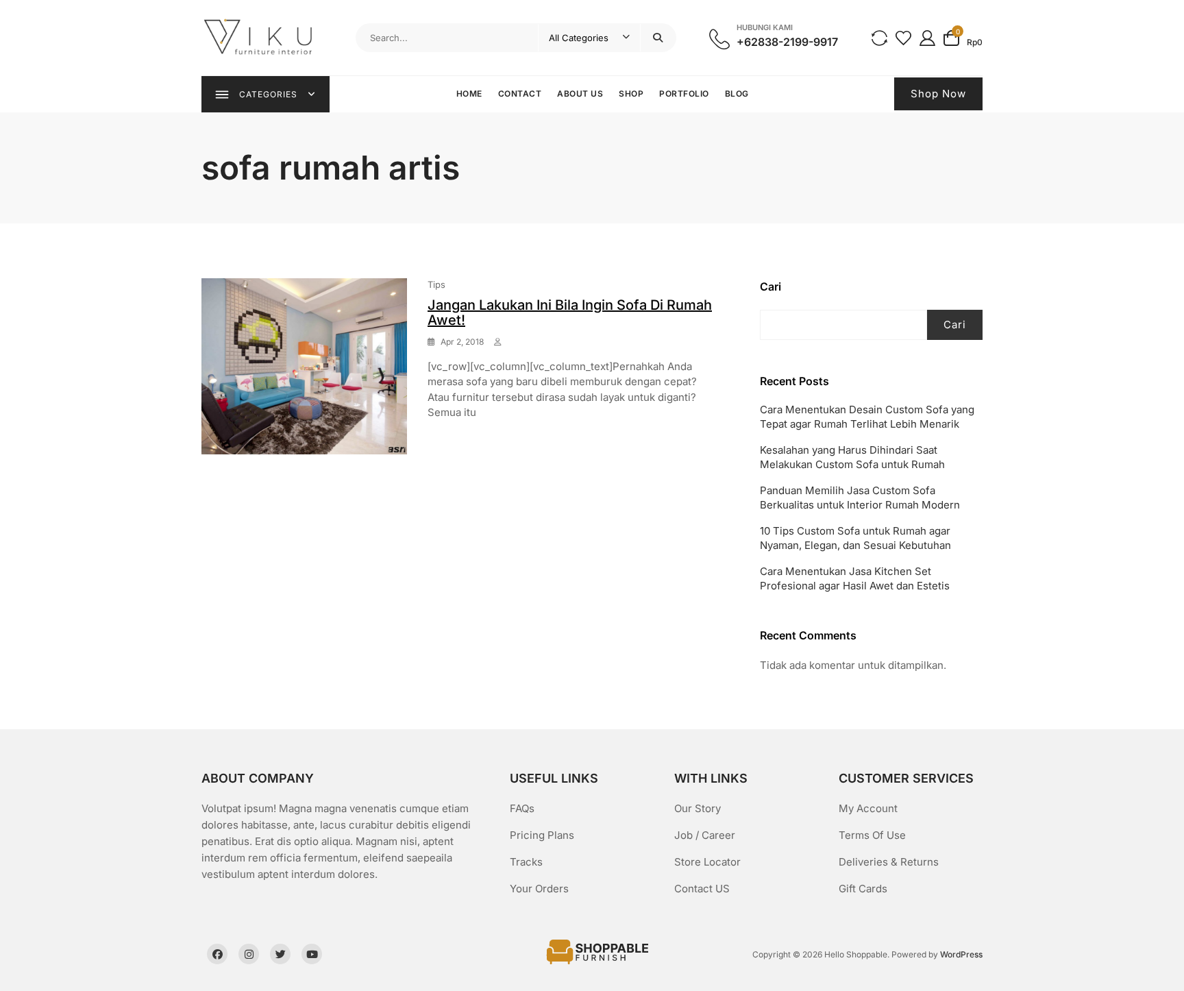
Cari (770, 286)
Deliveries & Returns (889, 861)
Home (469, 93)
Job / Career (704, 835)
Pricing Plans (542, 835)
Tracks (526, 861)
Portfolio (684, 93)
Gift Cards (863, 888)
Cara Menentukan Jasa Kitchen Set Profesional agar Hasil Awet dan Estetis (855, 578)
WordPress (961, 954)
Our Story (697, 808)
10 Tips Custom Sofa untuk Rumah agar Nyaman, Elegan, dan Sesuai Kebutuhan (855, 538)
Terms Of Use (872, 835)
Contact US (702, 888)
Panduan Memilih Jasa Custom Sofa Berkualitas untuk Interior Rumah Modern (860, 497)
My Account (868, 808)
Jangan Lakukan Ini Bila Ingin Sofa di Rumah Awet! (570, 312)
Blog (737, 93)
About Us (580, 93)
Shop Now (938, 93)
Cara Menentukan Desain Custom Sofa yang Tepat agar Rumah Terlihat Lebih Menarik (867, 416)
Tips (436, 284)
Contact (520, 93)
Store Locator (707, 861)
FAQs (522, 808)
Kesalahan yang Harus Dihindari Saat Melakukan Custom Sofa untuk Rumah (852, 457)
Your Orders (539, 888)
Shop (631, 93)
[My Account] (927, 37)
